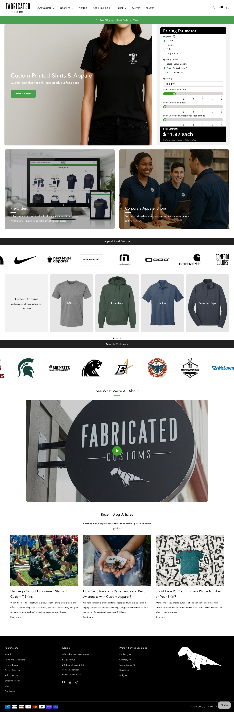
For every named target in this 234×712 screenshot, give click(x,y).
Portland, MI (125, 654)
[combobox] (193, 84)
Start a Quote (23, 93)
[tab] (113, 338)
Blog (7, 685)
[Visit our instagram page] (70, 682)
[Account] (213, 8)
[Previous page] (5, 303)
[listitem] (117, 20)
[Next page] (229, 303)
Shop (120, 8)
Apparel (169, 36)
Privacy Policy (11, 664)
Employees (10, 691)
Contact (150, 8)
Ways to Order (44, 8)
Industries (65, 8)
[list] (117, 259)
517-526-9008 (68, 659)
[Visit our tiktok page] (76, 682)
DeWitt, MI (124, 670)
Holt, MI (123, 675)
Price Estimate (170, 128)
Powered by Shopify (197, 706)
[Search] (227, 8)
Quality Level (170, 59)
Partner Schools (101, 8)
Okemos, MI (125, 659)
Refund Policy (11, 675)
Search (8, 654)
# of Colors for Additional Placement (184, 115)
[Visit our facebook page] (63, 682)
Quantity (168, 78)
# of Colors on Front (174, 89)
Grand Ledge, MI (127, 664)
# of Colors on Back (174, 102)
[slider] (174, 93)
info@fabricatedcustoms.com (75, 654)
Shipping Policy (12, 680)
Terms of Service (12, 670)
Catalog (83, 8)
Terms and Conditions (15, 659)
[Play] (117, 451)
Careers (136, 8)
